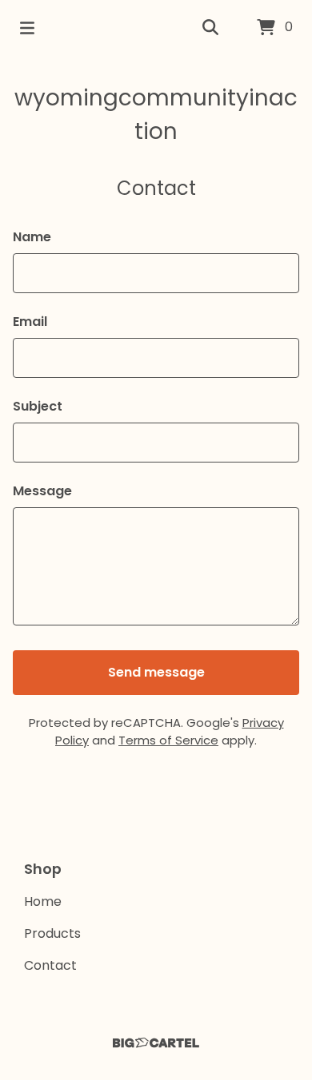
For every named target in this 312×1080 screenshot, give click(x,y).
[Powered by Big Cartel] (156, 1042)
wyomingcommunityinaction (156, 114)
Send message (156, 672)
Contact (50, 965)
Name (32, 237)
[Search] (210, 28)
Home (43, 901)
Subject (37, 406)
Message (42, 491)
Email (30, 321)
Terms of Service (168, 740)
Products (52, 933)
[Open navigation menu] (27, 28)
